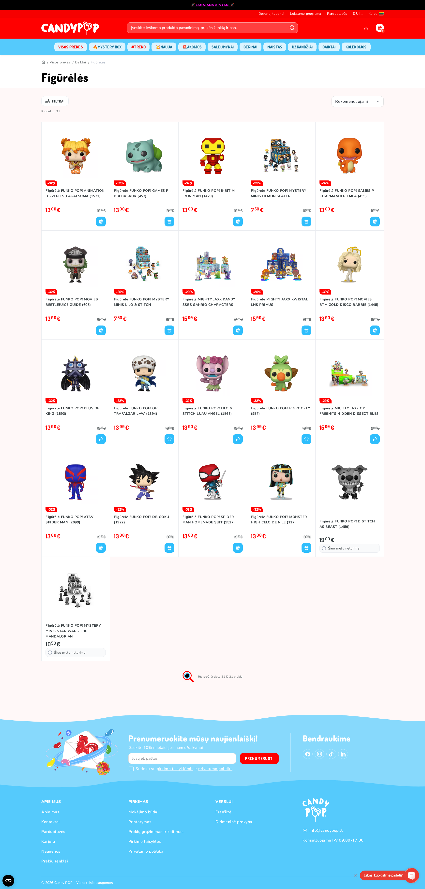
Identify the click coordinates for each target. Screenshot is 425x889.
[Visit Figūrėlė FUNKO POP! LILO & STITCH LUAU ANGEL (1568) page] (212, 373)
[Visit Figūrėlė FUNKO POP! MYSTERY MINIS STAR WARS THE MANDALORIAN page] (75, 591)
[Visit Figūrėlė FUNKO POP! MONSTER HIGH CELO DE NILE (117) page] (281, 482)
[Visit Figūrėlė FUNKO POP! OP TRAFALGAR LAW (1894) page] (144, 373)
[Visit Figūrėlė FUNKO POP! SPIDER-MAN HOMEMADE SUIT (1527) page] (212, 482)
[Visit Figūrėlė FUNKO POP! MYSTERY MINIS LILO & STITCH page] (144, 264)
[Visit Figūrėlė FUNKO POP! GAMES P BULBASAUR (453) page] (144, 156)
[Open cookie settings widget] (8, 881)
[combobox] (358, 101)
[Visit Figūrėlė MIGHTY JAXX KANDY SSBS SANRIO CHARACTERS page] (212, 264)
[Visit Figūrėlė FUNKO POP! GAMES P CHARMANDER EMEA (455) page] (349, 156)
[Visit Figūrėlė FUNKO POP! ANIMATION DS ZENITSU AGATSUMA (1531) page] (75, 156)
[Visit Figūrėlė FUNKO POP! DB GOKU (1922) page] (144, 482)
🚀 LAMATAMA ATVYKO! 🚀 (212, 5)
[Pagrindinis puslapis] (71, 29)
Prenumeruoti (259, 758)
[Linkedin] (343, 754)
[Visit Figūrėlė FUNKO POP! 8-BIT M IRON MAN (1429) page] (212, 156)
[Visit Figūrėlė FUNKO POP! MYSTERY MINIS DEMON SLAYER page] (281, 156)
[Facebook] (308, 754)
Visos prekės (60, 62)
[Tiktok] (331, 754)
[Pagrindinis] (43, 62)
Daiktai (80, 62)
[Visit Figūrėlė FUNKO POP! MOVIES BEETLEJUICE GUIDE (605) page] (75, 264)
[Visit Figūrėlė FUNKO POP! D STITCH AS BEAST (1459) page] (349, 482)
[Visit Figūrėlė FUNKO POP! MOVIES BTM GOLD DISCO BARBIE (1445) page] (349, 264)
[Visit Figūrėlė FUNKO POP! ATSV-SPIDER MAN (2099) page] (75, 482)
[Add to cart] (101, 221)
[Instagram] (319, 754)
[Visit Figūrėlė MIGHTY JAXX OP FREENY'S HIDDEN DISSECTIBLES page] (349, 373)
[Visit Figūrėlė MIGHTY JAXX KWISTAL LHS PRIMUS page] (281, 264)
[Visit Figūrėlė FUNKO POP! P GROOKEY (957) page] (281, 373)
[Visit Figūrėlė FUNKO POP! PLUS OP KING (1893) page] (75, 373)
